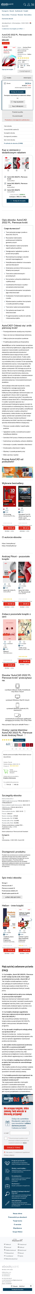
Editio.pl (21, 1247)
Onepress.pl (22, 1244)
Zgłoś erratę (5, 828)
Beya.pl (21, 1253)
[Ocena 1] (18, 58)
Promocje (13, 15)
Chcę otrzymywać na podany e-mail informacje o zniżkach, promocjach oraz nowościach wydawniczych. (18, 1140)
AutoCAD (21, 840)
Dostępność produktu (10, 136)
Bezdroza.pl (22, 1250)
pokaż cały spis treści (13, 897)
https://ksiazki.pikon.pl (9, 546)
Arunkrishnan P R (7, 516)
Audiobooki (19, 11)
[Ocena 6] (28, 58)
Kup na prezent (18, 102)
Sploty (21, 1256)
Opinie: (24, 60)
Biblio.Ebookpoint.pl (11, 1259)
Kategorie (5, 11)
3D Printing (7, 514)
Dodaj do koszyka (17, 92)
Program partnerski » (18, 1160)
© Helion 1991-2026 (7, 1269)
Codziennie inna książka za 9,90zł (12, 28)
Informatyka (5, 840)
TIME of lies (23, 648)
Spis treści (9, 140)
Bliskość (6, 651)
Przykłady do (13, 143)
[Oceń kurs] (7, 740)
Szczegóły (9, 133)
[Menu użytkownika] (28, 4)
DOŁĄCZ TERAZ (13, 1147)
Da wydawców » (17, 1176)
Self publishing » (17, 1200)
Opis (8, 126)
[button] (31, 497)
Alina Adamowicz (7, 653)
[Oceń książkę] (25, 58)
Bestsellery (28, 15)
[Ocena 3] (22, 58)
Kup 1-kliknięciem (17, 106)
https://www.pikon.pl (8, 543)
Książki (26, 11)
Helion (29, 54)
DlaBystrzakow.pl (11, 1250)
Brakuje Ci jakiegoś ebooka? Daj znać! (21, 1192)
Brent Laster (22, 941)
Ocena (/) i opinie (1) (11, 129)
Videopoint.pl (10, 1253)
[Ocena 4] (24, 58)
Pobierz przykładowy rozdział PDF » (12, 825)
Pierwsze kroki (22, 51)
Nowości (20, 15)
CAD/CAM (13, 840)
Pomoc (26, 724)
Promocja (6, 43)
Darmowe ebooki (7, 18)
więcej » (25, 1143)
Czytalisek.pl (9, 1256)
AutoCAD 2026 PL (13, 190)
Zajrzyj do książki (7, 69)
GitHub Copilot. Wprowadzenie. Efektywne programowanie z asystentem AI (24, 940)
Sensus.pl (8, 1247)
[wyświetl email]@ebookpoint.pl (14, 1280)
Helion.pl (8, 1244)
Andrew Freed (7, 941)
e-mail (6, 1133)
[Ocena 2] (20, 58)
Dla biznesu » (16, 1183)
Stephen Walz (22, 519)
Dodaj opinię (19, 740)
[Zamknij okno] (31, 1286)
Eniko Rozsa (14, 941)
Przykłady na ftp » (7, 827)
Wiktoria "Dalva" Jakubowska (26, 649)
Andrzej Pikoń (27, 47)
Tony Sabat (29, 519)
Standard (20, 52)
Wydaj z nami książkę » (19, 1168)
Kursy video (6, 15)
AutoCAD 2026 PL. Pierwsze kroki (24, 591)
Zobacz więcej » (9, 1155)
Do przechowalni (18, 116)
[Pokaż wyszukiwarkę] (24, 4)
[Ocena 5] (26, 58)
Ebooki (12, 11)
